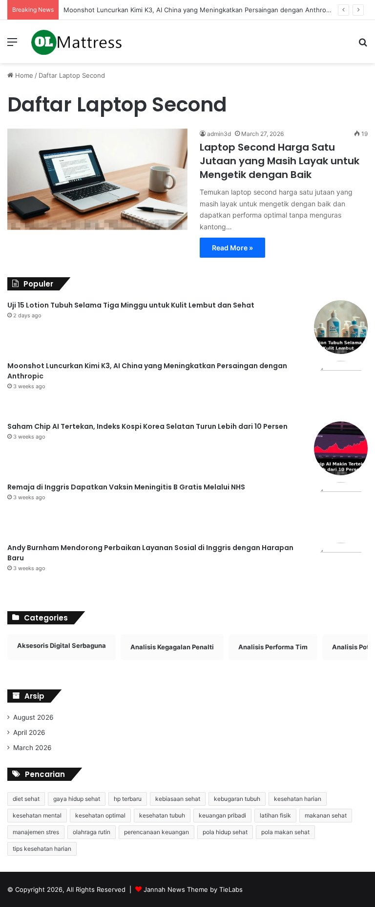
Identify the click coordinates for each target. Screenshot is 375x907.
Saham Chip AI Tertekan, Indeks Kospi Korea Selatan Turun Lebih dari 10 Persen (147, 426)
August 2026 (33, 717)
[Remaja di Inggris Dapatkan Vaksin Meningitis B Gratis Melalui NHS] (341, 509)
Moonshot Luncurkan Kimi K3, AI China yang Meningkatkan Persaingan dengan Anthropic (199, 10)
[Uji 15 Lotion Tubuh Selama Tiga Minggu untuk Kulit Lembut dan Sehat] (341, 327)
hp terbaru (128, 798)
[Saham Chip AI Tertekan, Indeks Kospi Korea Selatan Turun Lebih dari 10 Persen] (341, 448)
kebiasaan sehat (177, 798)
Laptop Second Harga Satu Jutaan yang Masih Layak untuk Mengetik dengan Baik (279, 160)
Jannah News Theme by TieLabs (193, 889)
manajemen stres (36, 832)
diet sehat (26, 798)
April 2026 (29, 732)
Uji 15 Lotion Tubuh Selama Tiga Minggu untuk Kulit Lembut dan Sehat (130, 305)
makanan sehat (326, 815)
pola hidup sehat (225, 832)
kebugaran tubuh (237, 798)
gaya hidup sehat (76, 798)
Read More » (232, 247)
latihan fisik (275, 815)
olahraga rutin (91, 832)
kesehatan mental (37, 815)
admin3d (219, 133)
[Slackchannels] (76, 41)
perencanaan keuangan (156, 832)
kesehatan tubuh (162, 815)
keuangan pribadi (222, 815)
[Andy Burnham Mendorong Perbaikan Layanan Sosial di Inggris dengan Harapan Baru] (341, 570)
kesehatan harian (297, 798)
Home (23, 75)
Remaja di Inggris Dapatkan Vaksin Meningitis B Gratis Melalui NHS (126, 487)
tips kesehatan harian (42, 848)
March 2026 (32, 748)
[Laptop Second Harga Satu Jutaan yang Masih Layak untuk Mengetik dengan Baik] (97, 179)
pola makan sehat (285, 832)
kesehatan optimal (100, 815)
